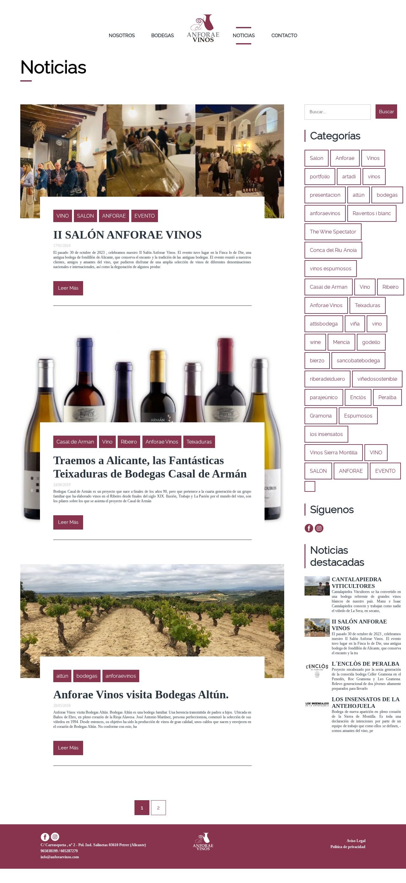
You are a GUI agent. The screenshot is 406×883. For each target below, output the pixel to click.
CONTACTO (284, 35)
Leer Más (68, 288)
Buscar (386, 112)
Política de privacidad (348, 847)
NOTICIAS (244, 35)
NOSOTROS (122, 35)
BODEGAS (162, 35)
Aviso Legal (356, 841)
